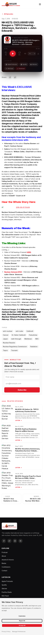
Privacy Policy (6, 631)
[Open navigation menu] (40, 4)
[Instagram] (15, 541)
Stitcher (34, 64)
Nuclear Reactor (9, 343)
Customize (22, 616)
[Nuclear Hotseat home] (11, 4)
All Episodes (8, 14)
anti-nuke (19, 331)
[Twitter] (9, 541)
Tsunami (14, 350)
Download (22, 68)
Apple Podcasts (12, 64)
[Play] (13, 54)
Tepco (5, 350)
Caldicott (29, 331)
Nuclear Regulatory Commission (15, 346)
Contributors (6, 567)
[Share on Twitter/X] (15, 77)
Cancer (5, 335)
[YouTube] (20, 541)
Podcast (4, 552)
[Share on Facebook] (10, 77)
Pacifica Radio (7, 592)
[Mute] (25, 53)
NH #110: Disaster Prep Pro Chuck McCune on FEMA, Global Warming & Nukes (28, 478)
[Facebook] (4, 541)
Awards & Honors (8, 560)
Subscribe (22, 390)
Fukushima (33, 335)
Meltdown (28, 339)
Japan (5, 339)
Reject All (22, 621)
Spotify (25, 64)
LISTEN (17, 420)
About (4, 556)
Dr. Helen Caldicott (19, 335)
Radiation (33, 346)
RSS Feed (10, 68)
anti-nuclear (7, 331)
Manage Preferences (19, 631)
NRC (37, 339)
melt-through (16, 339)
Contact (4, 570)
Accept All (22, 625)
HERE (29, 252)
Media (4, 563)
